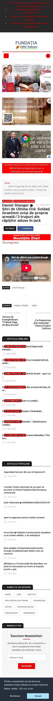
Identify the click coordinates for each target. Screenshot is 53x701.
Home (7, 183)
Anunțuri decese (25, 606)
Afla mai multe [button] (26, 688)
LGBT (19, 594)
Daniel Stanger (19, 287)
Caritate (31, 594)
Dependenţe (29, 613)
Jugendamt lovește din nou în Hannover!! (24, 472)
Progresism (39, 600)
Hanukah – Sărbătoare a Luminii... (20, 401)
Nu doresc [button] (15, 696)
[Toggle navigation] (6, 55)
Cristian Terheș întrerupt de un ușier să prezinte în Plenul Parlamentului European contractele (25, 490)
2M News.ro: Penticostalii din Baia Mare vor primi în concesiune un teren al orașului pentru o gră (25, 566)
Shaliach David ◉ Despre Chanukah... (22, 411)
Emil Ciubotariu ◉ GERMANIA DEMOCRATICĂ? (27, 502)
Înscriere (27, 666)
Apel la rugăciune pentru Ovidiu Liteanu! (24, 517)
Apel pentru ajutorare (16, 600)
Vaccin (8, 606)
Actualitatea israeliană (24, 201)
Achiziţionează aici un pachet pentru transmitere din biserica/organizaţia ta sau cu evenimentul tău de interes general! (26, 168)
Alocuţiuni (7, 201)
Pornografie (11, 613)
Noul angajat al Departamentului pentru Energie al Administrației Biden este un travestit (23, 551)
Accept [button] (38, 696)
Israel (34, 305)
